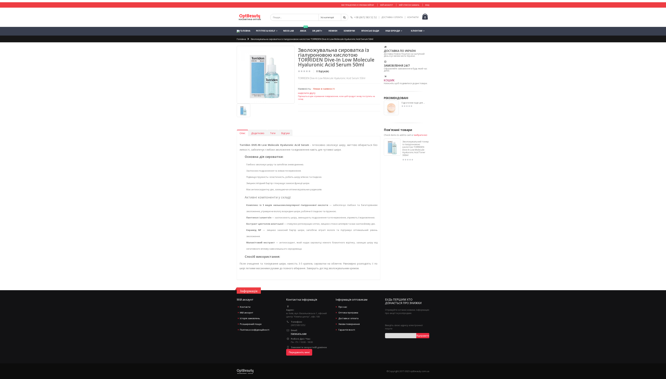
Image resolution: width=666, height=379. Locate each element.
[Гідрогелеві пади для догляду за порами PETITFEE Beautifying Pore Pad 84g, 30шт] (391, 108)
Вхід (427, 5)
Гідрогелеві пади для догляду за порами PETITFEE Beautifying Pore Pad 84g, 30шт (414, 102)
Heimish (332, 30)
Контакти (245, 306)
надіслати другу (306, 93)
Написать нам (298, 333)
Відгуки (285, 133)
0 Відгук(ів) (322, 71)
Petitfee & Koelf (265, 30)
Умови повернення (349, 324)
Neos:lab (288, 30)
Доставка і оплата (348, 318)
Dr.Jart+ (317, 30)
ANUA (304, 29)
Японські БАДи (370, 30)
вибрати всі (420, 135)
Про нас (342, 306)
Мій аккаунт (386, 5)
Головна (241, 39)
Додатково (257, 133)
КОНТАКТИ (413, 17)
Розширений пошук (251, 324)
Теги (272, 133)
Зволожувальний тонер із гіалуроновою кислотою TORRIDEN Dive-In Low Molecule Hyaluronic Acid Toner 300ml (415, 148)
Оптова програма (348, 312)
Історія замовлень (250, 318)
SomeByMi (349, 30)
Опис (242, 133)
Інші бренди (392, 30)
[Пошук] (344, 17)
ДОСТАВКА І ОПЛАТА (392, 17)
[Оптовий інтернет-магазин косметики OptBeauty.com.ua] (250, 17)
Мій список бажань (409, 5)
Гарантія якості (346, 329)
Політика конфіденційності (254, 329)
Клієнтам (416, 30)
